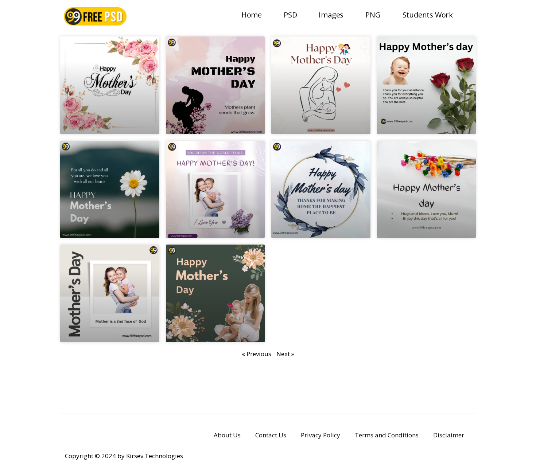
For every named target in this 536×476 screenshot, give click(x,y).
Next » (285, 354)
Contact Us (270, 435)
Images (331, 15)
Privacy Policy (320, 435)
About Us (227, 435)
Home (251, 15)
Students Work (428, 15)
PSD (290, 15)
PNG (372, 15)
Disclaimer (448, 435)
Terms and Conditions (387, 435)
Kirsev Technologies (154, 456)
